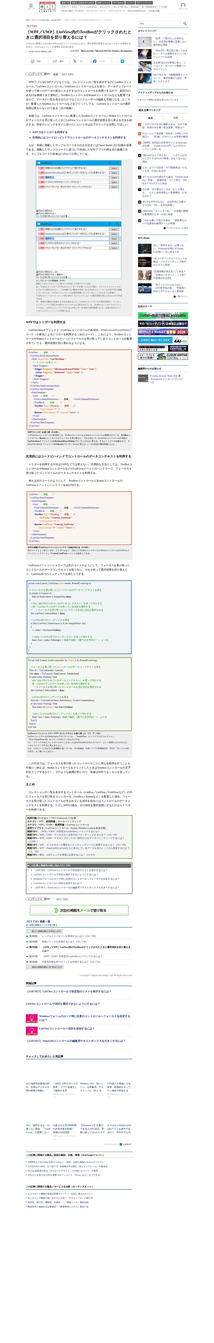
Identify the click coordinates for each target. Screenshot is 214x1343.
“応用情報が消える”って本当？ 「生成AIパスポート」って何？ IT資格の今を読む (171, 274)
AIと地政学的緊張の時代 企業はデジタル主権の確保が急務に (37, 1087)
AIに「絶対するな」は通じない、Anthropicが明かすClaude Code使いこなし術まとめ (168, 248)
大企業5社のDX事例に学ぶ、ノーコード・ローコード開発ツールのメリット (169, 65)
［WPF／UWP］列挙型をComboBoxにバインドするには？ (69, 831)
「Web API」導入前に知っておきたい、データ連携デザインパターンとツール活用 (170, 53)
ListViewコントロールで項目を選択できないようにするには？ (66, 874)
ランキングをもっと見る (177, 228)
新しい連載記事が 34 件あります (46, 931)
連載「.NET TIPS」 (64, 74)
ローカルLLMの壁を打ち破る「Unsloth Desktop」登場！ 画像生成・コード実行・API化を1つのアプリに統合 (165, 180)
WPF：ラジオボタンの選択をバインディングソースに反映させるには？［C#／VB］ (83, 845)
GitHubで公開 (69, 153)
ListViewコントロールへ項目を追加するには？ (58, 883)
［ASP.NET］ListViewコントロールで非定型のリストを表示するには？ (71, 870)
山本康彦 (75, 51)
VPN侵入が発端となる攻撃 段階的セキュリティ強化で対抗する (119, 1087)
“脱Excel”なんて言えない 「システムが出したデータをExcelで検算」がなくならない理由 (164, 158)
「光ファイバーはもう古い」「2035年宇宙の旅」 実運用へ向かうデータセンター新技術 (169, 288)
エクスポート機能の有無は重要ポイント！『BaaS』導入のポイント (60, 1194)
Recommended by (112, 1144)
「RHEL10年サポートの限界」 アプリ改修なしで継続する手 (65, 1087)
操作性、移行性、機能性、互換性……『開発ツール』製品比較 (58, 1202)
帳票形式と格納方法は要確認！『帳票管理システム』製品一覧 (58, 1206)
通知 (61, 61)
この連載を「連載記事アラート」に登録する (79, 910)
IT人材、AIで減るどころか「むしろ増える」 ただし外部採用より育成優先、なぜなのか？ (164, 192)
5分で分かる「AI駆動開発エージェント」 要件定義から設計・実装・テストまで (170, 77)
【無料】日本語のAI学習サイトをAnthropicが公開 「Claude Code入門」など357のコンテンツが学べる (164, 145)
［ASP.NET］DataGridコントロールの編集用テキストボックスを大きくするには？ (77, 887)
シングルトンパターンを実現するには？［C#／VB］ (69, 936)
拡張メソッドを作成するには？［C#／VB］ (65, 941)
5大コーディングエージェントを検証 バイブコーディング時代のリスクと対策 (170, 261)
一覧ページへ (182, 296)
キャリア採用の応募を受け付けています (159, 100)
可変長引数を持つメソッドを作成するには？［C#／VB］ (72, 962)
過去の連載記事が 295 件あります (47, 967)
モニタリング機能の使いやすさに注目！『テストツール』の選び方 (60, 1198)
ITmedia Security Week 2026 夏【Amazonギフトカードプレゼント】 (167, 379)
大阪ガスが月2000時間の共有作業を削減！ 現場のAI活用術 (64, 1129)
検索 (185, 23)
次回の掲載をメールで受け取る (43, 925)
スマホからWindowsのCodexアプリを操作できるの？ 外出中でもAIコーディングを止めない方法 (119, 1132)
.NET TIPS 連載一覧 (38, 921)
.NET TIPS (62, 899)
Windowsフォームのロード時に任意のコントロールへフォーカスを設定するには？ (77, 879)
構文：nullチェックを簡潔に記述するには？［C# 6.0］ (67, 855)
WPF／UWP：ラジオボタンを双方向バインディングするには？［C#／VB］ (79, 835)
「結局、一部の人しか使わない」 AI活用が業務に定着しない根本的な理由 (170, 41)
